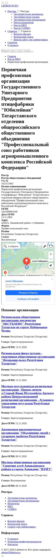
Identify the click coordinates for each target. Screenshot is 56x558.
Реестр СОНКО (22, 28)
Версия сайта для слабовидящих (31, 39)
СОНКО (11, 509)
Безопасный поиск (23, 37)
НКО (10, 506)
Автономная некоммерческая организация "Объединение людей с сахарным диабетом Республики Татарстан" (25, 434)
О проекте (12, 45)
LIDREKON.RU (10, 5)
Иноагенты (13, 503)
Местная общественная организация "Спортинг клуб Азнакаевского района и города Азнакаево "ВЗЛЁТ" (26, 466)
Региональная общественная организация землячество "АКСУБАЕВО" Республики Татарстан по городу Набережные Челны (24, 323)
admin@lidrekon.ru (10, 552)
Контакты (12, 544)
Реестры (12, 11)
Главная (11, 56)
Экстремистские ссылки (27, 17)
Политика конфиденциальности (24, 541)
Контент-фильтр (22, 34)
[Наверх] (2, 556)
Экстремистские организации (29, 19)
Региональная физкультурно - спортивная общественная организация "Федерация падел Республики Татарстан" (28, 358)
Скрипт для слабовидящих (21, 526)
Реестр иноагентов (24, 22)
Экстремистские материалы (28, 14)
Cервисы (12, 31)
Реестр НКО (20, 25)
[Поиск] (32, 51)
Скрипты (12, 42)
